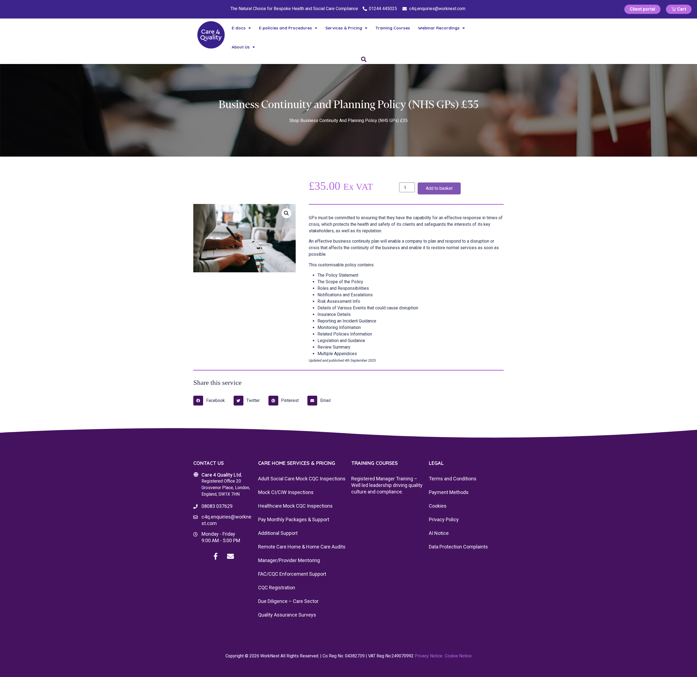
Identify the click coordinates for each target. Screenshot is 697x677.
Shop (294, 120)
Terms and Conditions (452, 478)
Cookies (438, 506)
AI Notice (439, 533)
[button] (286, 213)
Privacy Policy (444, 519)
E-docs (239, 28)
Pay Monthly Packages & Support (293, 519)
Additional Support (278, 533)
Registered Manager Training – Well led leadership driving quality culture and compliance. (387, 485)
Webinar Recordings (439, 28)
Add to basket (439, 188)
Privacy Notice (428, 655)
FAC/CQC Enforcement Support (292, 574)
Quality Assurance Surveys (287, 615)
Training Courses (392, 28)
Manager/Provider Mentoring (289, 560)
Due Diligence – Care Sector (288, 601)
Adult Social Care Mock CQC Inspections (302, 478)
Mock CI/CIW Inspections (286, 492)
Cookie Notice (458, 655)
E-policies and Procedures (285, 28)
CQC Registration (276, 587)
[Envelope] (230, 556)
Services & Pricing (343, 28)
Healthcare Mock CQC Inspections (295, 506)
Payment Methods (449, 492)
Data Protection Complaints (458, 547)
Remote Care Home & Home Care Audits (302, 547)
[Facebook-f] (215, 556)
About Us (241, 47)
